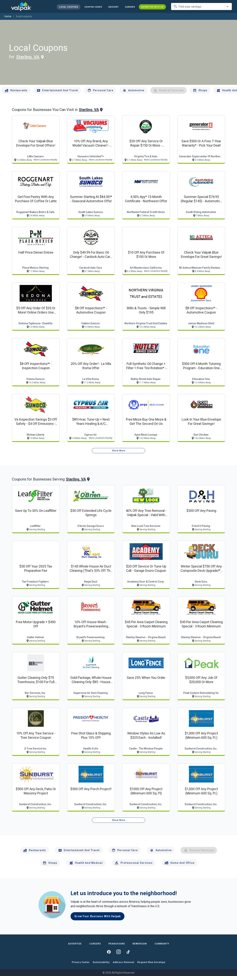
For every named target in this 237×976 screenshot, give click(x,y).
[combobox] (201, 6)
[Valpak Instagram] (118, 952)
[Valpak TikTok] (128, 952)
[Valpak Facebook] (109, 952)
